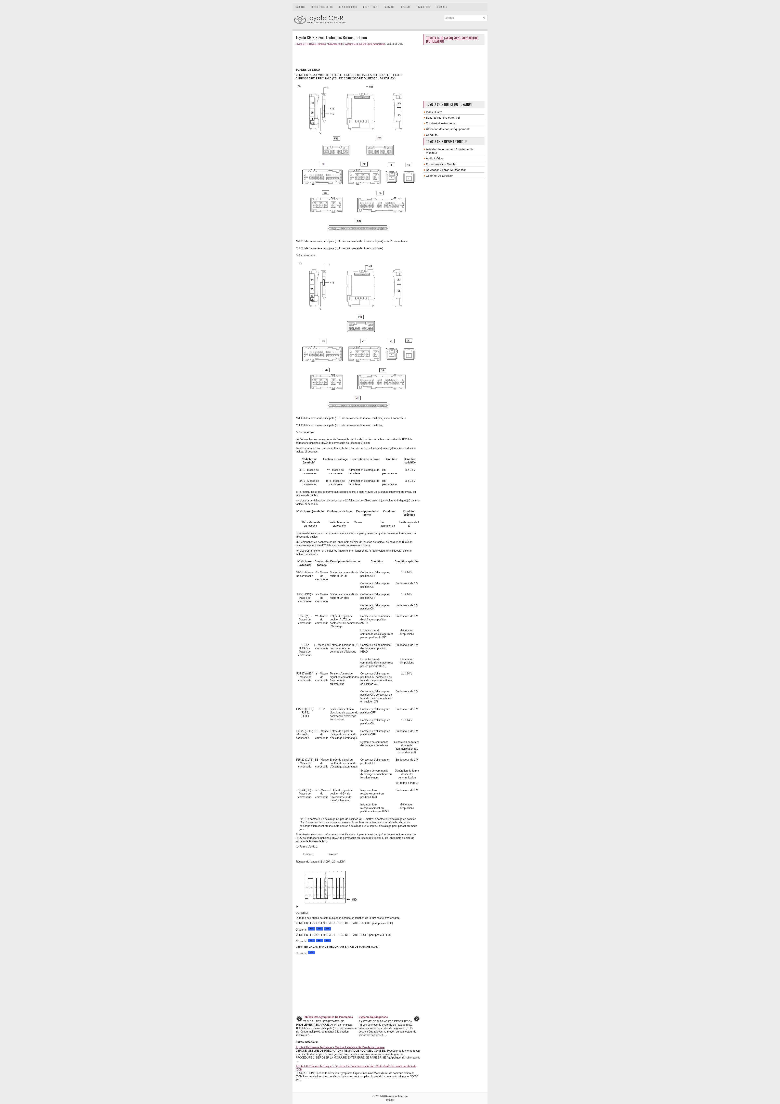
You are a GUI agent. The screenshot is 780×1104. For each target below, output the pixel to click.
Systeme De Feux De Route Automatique (364, 44)
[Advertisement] (358, 56)
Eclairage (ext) (335, 44)
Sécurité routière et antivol (443, 117)
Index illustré (434, 112)
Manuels (300, 7)
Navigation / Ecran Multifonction (446, 169)
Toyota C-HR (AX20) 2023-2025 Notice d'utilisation (452, 40)
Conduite (432, 134)
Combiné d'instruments (441, 123)
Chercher (442, 7)
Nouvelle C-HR (370, 7)
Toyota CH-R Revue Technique (311, 44)
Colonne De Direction (439, 175)
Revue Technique (348, 7)
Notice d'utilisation (322, 7)
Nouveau (389, 7)
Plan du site (423, 7)
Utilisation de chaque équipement (447, 129)
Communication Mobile (440, 164)
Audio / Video (434, 158)
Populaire (405, 7)
